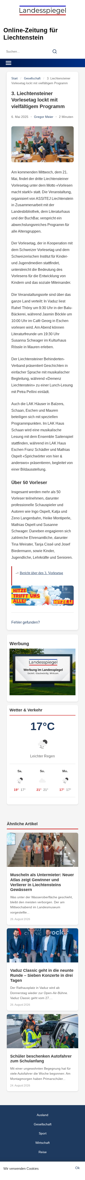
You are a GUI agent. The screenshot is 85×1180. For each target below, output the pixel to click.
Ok (77, 1168)
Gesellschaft (32, 78)
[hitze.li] (42, 596)
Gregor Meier (43, 117)
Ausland (42, 1115)
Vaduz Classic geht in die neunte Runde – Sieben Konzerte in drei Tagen (41, 975)
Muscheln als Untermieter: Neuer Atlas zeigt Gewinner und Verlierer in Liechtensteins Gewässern (42, 882)
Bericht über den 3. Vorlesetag (41, 573)
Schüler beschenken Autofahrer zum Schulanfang (41, 1058)
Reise (43, 1152)
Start (14, 78)
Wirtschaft (42, 1142)
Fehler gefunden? (25, 622)
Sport (42, 1133)
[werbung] (42, 672)
